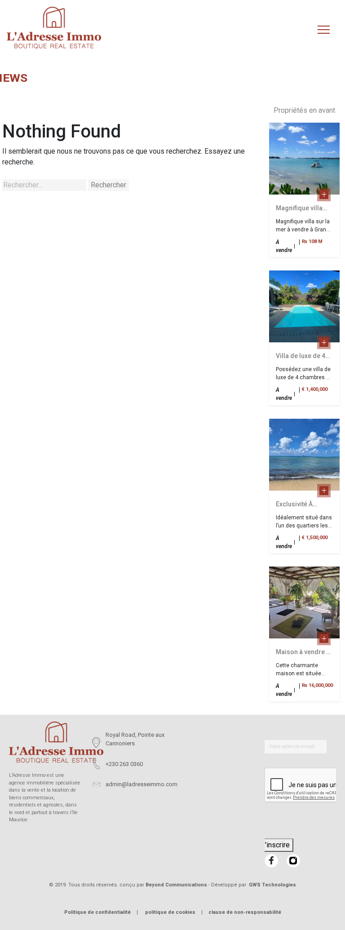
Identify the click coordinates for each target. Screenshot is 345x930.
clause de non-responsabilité (244, 912)
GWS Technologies (272, 885)
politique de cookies (170, 912)
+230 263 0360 (124, 764)
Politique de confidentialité (97, 912)
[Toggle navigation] (324, 30)
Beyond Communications (176, 885)
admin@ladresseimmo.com (141, 784)
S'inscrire (275, 845)
